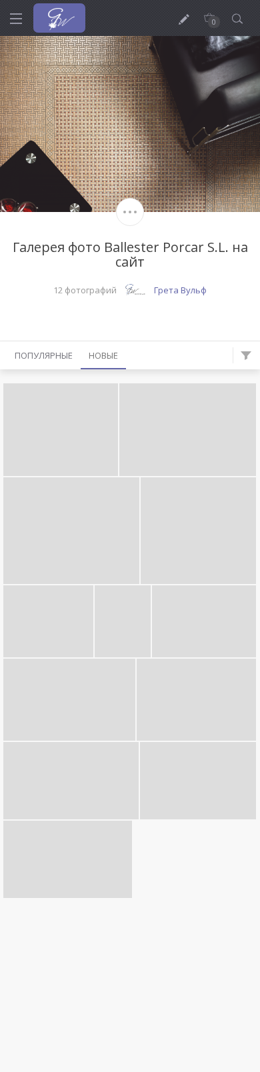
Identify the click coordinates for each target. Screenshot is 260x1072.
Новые (103, 355)
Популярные (44, 355)
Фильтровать (246, 355)
